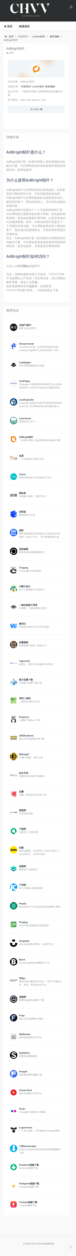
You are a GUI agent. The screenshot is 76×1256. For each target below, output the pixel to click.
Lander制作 (38, 36)
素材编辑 (55, 36)
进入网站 (35, 109)
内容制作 (26, 86)
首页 (11, 36)
